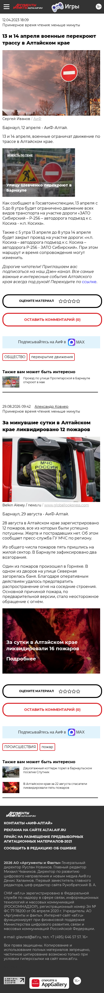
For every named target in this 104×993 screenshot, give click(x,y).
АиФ (37, 119)
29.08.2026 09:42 (16, 406)
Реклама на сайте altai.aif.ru (35, 830)
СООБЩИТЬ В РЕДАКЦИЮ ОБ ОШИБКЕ (40, 848)
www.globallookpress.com (66, 505)
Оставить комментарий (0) (52, 319)
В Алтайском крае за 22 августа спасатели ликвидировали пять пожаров (55, 785)
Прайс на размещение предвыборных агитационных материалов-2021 (43, 839)
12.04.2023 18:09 (15, 20)
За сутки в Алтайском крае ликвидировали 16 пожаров (42, 645)
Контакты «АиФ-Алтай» (28, 823)
